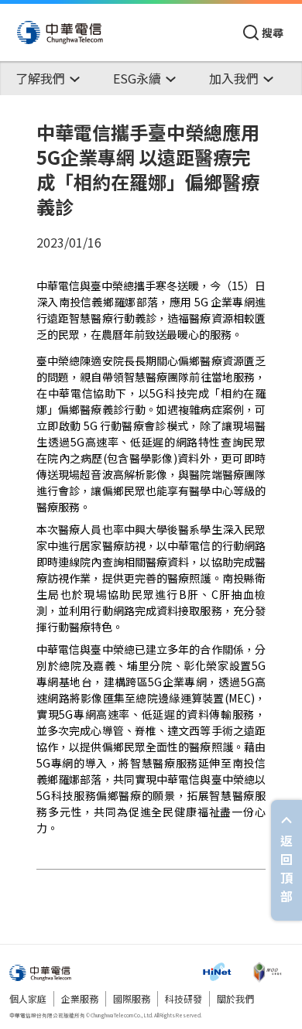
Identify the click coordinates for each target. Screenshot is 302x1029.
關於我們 (235, 998)
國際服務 (131, 998)
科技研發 (183, 998)
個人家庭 (27, 998)
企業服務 (79, 998)
